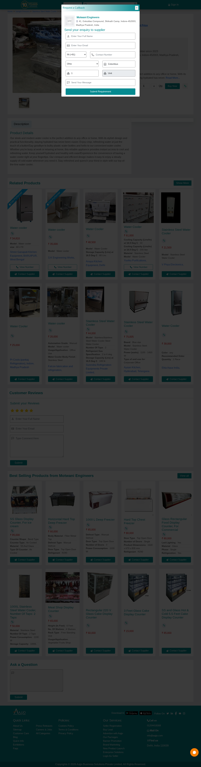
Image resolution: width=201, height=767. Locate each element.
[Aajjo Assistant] (194, 752)
